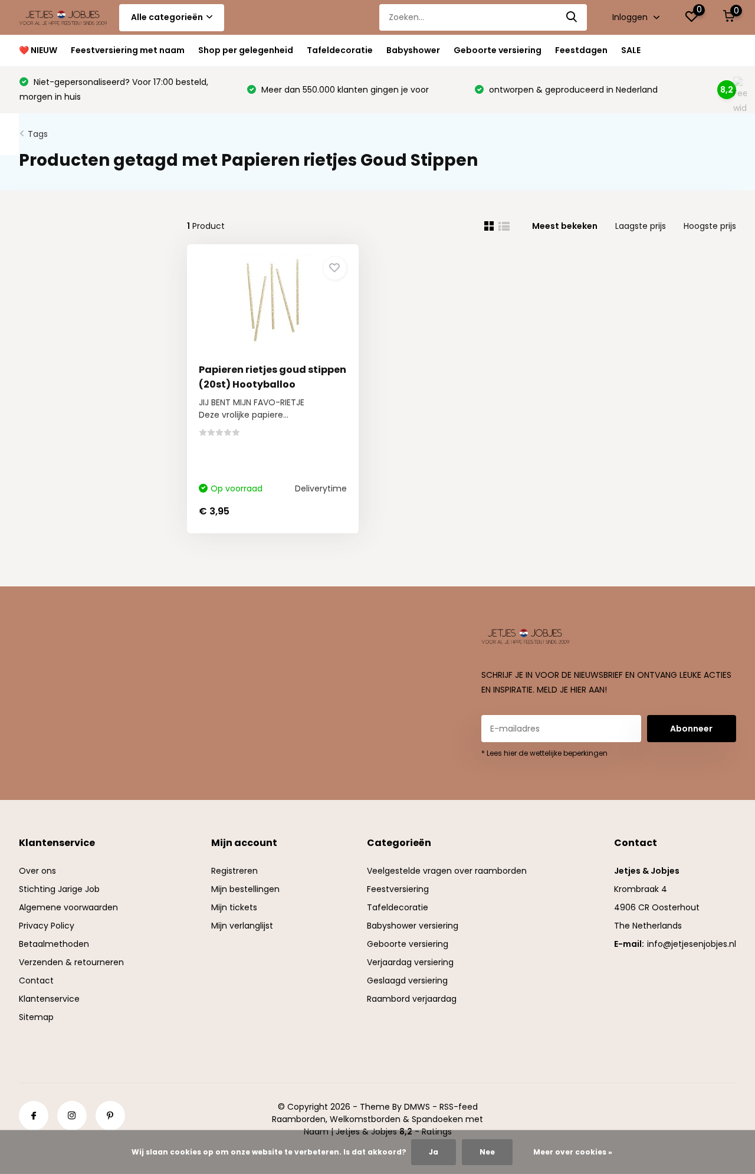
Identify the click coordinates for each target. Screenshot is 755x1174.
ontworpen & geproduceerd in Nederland (572, 90)
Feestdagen (581, 50)
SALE (631, 50)
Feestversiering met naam (128, 50)
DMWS (417, 1107)
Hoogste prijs (710, 226)
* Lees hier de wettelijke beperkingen (544, 753)
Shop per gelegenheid (245, 50)
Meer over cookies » (572, 1152)
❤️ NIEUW (38, 50)
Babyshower (413, 50)
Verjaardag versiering (410, 962)
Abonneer (691, 728)
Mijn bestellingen (245, 889)
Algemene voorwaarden (68, 907)
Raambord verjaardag (412, 999)
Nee (487, 1152)
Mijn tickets (234, 907)
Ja (433, 1152)
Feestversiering (398, 889)
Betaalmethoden (54, 944)
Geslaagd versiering (407, 980)
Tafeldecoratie (340, 50)
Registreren (234, 871)
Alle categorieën (167, 17)
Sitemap (36, 1017)
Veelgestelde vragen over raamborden (447, 871)
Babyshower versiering (412, 926)
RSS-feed (458, 1107)
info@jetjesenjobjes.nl (691, 944)
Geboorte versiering (497, 50)
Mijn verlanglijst (242, 926)
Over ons (37, 871)
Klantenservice (49, 999)
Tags (38, 134)
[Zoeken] (572, 17)
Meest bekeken (565, 226)
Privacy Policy (46, 926)
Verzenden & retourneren (71, 962)
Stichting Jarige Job (59, 889)
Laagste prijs (640, 226)
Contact (36, 980)
